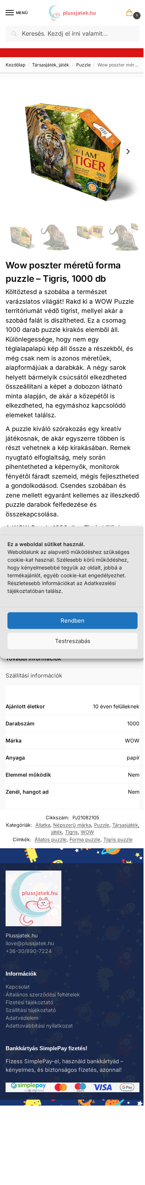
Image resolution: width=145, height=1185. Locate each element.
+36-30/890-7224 (29, 951)
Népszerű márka (72, 825)
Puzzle (83, 65)
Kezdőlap (15, 65)
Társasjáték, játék (50, 65)
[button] (130, 13)
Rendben (72, 620)
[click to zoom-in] (72, 151)
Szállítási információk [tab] (34, 675)
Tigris (71, 832)
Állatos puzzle (51, 839)
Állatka (42, 825)
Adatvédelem (22, 1018)
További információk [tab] (33, 658)
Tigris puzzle (118, 839)
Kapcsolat (18, 986)
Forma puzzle (85, 839)
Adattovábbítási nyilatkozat (39, 1025)
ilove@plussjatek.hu (30, 943)
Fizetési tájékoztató (29, 1002)
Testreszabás (72, 640)
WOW (87, 832)
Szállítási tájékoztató (31, 1010)
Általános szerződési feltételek (43, 994)
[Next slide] (128, 151)
